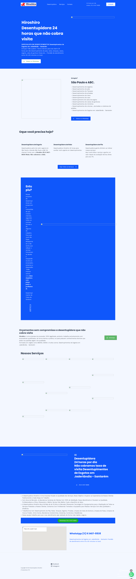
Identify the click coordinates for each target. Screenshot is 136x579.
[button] (31, 61)
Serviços (62, 4)
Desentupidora (52, 4)
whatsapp (112, 337)
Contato (69, 4)
